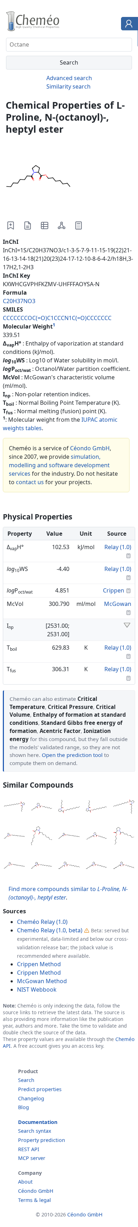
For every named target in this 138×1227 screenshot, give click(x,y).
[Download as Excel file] (44, 225)
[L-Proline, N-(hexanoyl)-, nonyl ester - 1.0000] (68, 866)
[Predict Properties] (78, 225)
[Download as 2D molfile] (61, 225)
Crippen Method (39, 964)
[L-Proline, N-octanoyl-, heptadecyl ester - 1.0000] (68, 836)
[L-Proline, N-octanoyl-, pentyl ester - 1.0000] (123, 836)
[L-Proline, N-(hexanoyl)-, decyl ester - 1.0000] (68, 807)
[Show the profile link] (127, 24)
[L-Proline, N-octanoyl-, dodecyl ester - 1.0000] (123, 807)
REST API (28, 1149)
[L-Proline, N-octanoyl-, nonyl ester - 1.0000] (123, 866)
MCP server (31, 1158)
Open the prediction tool (72, 754)
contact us (30, 482)
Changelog (31, 1098)
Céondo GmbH (90, 448)
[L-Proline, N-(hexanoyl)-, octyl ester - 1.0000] (41, 807)
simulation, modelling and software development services (59, 465)
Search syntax (34, 1130)
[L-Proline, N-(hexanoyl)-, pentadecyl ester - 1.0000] (14, 836)
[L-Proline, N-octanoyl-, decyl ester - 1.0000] (96, 866)
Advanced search (69, 78)
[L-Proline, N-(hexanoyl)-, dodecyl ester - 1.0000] (41, 866)
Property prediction (41, 1140)
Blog (23, 1107)
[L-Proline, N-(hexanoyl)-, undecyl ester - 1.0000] (96, 807)
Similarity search (68, 86)
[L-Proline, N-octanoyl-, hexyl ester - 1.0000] (41, 836)
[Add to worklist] (10, 225)
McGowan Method (42, 981)
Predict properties (40, 1089)
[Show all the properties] (127, 626)
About (25, 1181)
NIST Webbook (37, 989)
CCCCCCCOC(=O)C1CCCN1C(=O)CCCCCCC (57, 318)
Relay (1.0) (117, 547)
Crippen (113, 590)
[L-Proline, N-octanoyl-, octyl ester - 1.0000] (96, 836)
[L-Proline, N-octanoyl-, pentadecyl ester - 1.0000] (14, 866)
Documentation (37, 1122)
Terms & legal (34, 1200)
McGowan (117, 604)
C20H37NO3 (19, 301)
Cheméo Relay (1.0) (42, 922)
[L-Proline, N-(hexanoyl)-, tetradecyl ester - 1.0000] (14, 807)
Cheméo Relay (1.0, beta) (49, 930)
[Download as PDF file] (27, 225)
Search (26, 1080)
